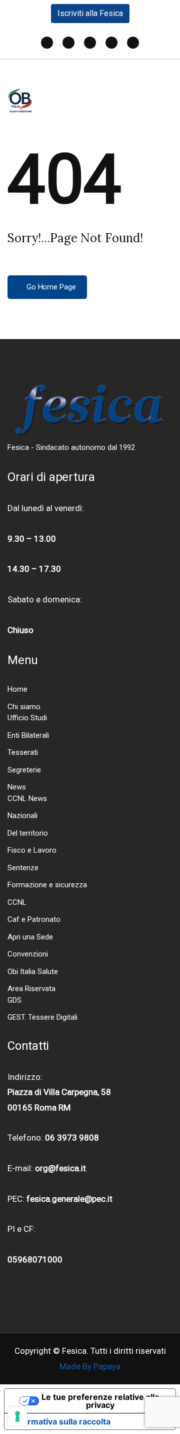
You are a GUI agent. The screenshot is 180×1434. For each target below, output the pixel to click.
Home (18, 689)
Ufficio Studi (27, 717)
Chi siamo (24, 706)
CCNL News (27, 798)
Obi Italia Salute (33, 971)
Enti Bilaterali (28, 735)
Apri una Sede (30, 936)
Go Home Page (50, 286)
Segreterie (24, 769)
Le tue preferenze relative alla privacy (100, 1401)
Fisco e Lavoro (32, 850)
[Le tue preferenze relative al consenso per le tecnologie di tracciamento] (17, 1416)
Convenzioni (28, 954)
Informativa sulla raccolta (61, 1421)
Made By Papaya (90, 1366)
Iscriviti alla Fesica (90, 13)
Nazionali (23, 815)
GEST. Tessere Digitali (43, 1017)
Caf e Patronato (34, 919)
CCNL (17, 902)
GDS (15, 1000)
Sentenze (23, 867)
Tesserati (23, 752)
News (17, 786)
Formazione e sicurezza (47, 884)
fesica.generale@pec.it (69, 1199)
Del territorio (28, 833)
